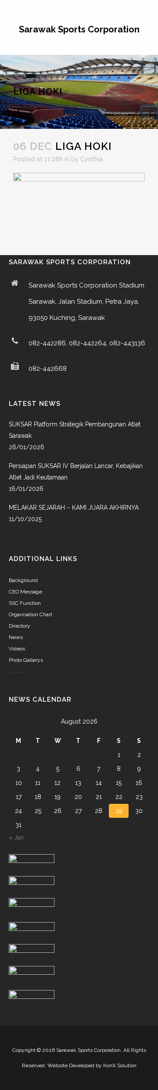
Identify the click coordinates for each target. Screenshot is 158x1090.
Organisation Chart (30, 614)
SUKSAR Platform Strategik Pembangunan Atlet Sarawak (74, 430)
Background (23, 580)
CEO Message (25, 592)
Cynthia (91, 159)
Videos (17, 649)
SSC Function (25, 603)
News (16, 637)
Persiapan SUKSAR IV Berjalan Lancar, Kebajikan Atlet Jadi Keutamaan (76, 471)
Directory (19, 626)
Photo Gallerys (26, 660)
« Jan (16, 837)
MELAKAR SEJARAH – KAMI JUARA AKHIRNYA (74, 507)
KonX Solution (119, 1065)
